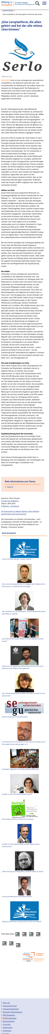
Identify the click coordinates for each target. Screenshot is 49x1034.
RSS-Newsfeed (10, 1018)
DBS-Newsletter (9, 1015)
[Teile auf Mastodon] (17, 934)
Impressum (7, 1031)
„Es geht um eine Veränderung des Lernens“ (17, 794)
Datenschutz (7, 1028)
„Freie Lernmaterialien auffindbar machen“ (17, 896)
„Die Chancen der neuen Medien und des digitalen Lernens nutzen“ (23, 640)
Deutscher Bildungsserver (12, 1012)
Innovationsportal (10, 1006)
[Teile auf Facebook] (24, 934)
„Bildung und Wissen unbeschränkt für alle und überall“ (22, 921)
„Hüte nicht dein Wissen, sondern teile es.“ (17, 559)
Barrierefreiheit (9, 1021)
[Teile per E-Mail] (11, 943)
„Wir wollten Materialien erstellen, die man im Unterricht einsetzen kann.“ (24, 694)
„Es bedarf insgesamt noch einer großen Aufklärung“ (20, 769)
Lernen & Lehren (7, 10)
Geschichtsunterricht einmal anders (15, 717)
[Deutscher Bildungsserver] (33, 954)
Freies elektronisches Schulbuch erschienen (17, 819)
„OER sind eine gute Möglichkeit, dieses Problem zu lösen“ (22, 871)
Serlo (9, 487)
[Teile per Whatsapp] (38, 934)
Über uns (6, 1003)
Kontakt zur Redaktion (10, 501)
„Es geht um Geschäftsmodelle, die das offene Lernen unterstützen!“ (20, 845)
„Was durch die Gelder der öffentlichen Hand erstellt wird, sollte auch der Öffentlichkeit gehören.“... (22, 667)
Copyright (6, 1024)
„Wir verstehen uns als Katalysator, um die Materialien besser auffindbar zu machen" (23, 612)
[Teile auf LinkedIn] (4, 943)
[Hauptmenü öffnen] (44, 3)
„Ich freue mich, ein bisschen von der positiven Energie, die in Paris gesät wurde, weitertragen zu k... (24, 743)
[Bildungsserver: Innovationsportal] (33, 959)
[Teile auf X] (31, 934)
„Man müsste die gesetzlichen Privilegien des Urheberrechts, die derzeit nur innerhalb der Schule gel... (23, 585)
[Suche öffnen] (37, 4)
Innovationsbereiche (11, 1009)
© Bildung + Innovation (10, 506)
